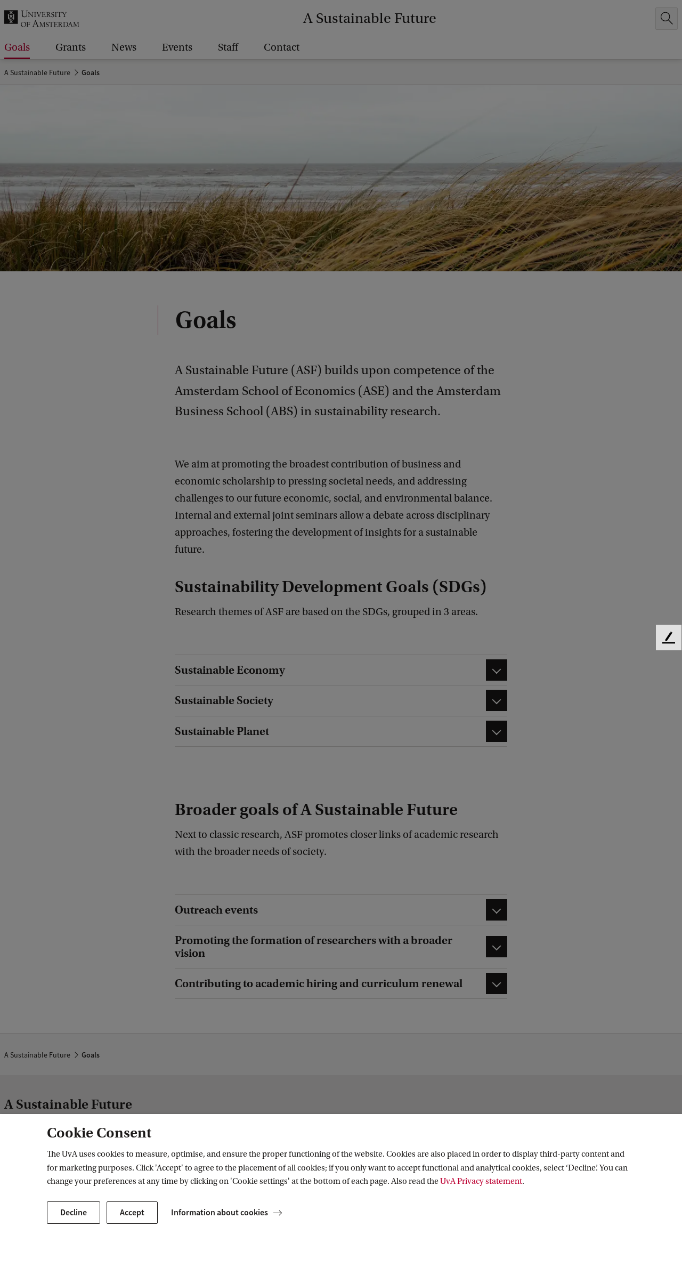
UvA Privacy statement (481, 1181)
